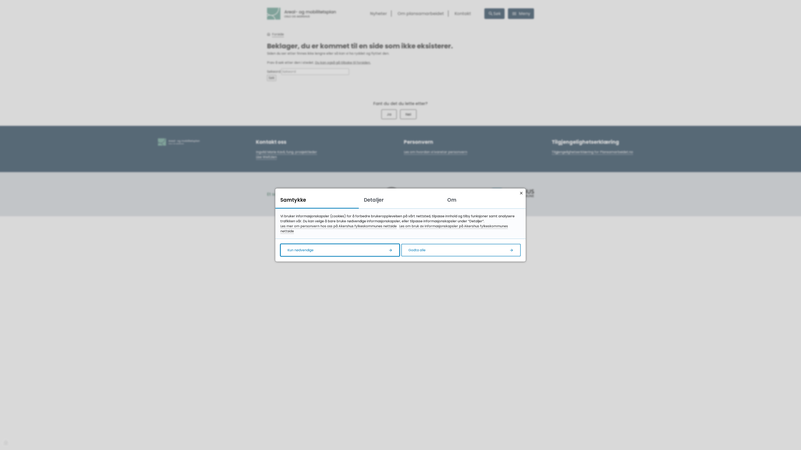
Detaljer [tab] (374, 199)
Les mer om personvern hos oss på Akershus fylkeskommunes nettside (338, 226)
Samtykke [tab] (293, 199)
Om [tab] (451, 199)
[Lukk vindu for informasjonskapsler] (521, 193)
